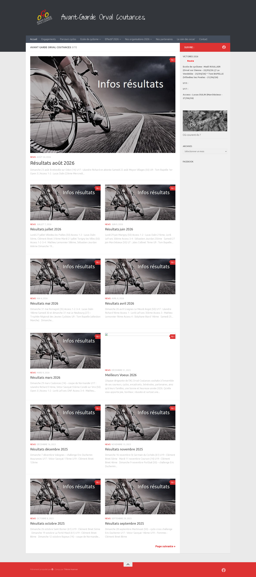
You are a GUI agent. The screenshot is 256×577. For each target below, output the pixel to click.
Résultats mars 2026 (45, 377)
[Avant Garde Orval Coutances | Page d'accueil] (95, 18)
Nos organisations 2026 (137, 39)
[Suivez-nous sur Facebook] (224, 47)
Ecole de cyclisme (89, 39)
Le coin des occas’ (186, 39)
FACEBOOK (188, 161)
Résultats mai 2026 (44, 303)
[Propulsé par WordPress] (52, 569)
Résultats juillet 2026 (45, 229)
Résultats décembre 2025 (49, 449)
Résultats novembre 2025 (124, 449)
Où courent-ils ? (192, 134)
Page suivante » (165, 546)
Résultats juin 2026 (119, 229)
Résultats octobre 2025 (47, 523)
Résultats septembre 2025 (124, 523)
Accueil (33, 39)
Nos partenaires (164, 39)
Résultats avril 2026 (119, 303)
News (33, 157)
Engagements (48, 39)
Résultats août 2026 (52, 163)
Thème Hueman (71, 569)
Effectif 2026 (112, 39)
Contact (203, 39)
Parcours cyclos (68, 39)
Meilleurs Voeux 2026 (121, 375)
